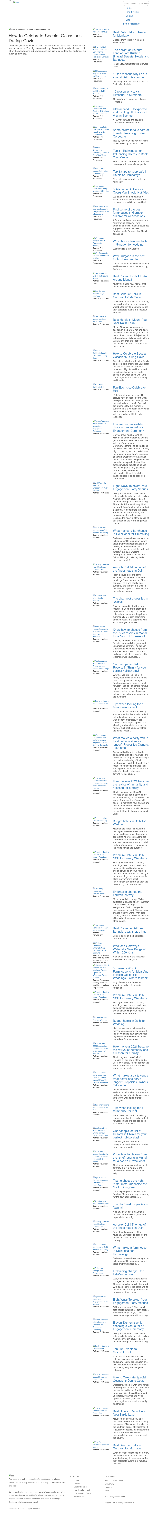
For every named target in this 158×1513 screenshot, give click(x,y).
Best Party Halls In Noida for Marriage (129, 33)
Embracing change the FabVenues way (127, 893)
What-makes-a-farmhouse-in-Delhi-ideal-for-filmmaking (131, 532)
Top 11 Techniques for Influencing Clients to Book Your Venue (130, 153)
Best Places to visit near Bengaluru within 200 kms (129, 929)
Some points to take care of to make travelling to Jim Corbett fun (131, 132)
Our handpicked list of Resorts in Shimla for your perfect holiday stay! (130, 667)
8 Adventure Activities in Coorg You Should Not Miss (131, 190)
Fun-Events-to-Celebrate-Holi (129, 389)
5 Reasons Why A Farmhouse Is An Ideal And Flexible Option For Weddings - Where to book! (130, 973)
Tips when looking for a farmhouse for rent (128, 705)
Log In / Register (131, 23)
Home (129, 7)
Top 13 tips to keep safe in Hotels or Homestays (130, 173)
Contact (129, 15)
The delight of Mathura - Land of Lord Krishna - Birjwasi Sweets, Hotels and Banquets (131, 54)
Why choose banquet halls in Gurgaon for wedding (130, 242)
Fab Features (79, 1496)
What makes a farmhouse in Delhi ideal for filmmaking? (130, 1250)
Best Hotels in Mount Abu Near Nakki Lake (129, 1412)
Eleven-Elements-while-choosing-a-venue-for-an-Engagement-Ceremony (129, 427)
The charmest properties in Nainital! (130, 600)
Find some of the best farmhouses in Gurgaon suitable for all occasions (129, 212)
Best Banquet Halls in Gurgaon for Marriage (127, 295)
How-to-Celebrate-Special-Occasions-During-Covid (130, 355)
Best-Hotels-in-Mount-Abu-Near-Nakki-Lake (130, 321)
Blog (128, 19)
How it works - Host (82, 1490)
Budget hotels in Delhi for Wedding (129, 822)
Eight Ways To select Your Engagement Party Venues (130, 487)
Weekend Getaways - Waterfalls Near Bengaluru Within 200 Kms (130, 948)
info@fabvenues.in (117, 1496)
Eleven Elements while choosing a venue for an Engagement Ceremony (128, 1325)
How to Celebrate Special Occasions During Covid (129, 1379)
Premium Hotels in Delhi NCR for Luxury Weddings (130, 856)
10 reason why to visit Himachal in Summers (127, 93)
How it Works (132, 11)
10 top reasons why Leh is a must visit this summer (130, 75)
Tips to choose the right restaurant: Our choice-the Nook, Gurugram (130, 1183)
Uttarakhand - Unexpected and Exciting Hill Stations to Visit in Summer (130, 112)
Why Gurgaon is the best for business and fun (129, 257)
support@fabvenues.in (125, 1502)
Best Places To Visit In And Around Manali (130, 277)
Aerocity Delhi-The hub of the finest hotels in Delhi (129, 569)
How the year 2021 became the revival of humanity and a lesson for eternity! (131, 784)
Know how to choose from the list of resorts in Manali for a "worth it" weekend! (130, 632)
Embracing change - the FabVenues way (128, 1272)
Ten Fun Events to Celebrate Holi (125, 1350)
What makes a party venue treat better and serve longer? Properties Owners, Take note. (131, 743)
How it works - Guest (82, 1493)
